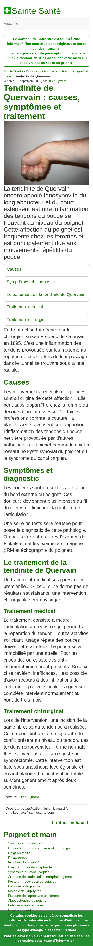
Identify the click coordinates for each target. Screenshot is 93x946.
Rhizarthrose (17, 857)
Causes (14, 269)
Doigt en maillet (19, 853)
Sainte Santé (36, 11)
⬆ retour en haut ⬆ (70, 822)
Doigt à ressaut (19, 910)
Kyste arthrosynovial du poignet (32, 881)
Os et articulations (55, 71)
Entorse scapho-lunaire (25, 905)
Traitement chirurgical (27, 319)
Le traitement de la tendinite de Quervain (45, 294)
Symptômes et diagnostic (31, 281)
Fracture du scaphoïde (25, 862)
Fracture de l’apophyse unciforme (33, 896)
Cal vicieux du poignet (24, 886)
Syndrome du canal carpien (29, 872)
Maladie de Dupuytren (24, 891)
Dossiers (32, 71)
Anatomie (11, 23)
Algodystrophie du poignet (27, 900)
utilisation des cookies (70, 936)
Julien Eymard (57, 81)
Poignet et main (30, 834)
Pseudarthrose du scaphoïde (30, 867)
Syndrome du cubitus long (27, 843)
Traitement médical (25, 307)
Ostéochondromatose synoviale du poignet (40, 848)
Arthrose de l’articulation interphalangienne (40, 877)
